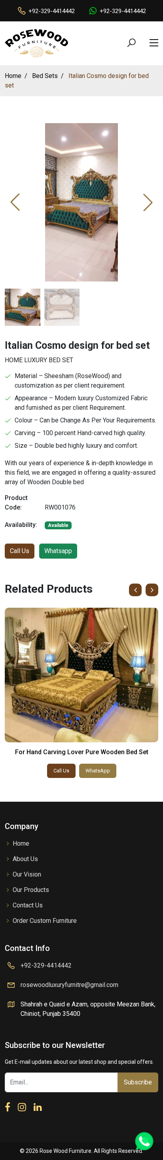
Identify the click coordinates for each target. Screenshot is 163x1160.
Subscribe (138, 1082)
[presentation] (135, 590)
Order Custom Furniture (45, 920)
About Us (25, 859)
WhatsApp (97, 771)
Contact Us (28, 905)
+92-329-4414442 (51, 11)
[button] (148, 202)
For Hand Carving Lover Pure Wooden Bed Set (81, 752)
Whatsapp (58, 551)
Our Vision (27, 874)
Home (21, 843)
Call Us (19, 551)
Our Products (31, 890)
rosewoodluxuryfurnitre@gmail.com (69, 985)
